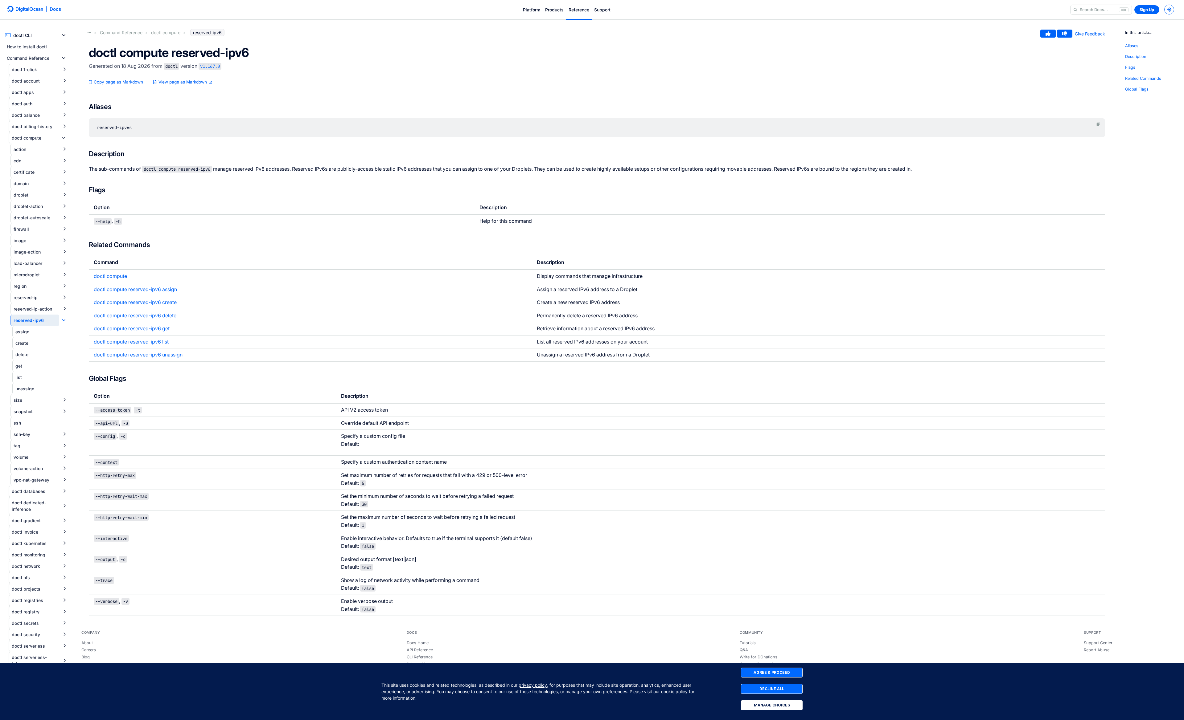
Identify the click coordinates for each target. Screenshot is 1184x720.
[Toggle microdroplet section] (64, 274)
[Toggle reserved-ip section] (64, 297)
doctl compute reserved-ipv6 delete (135, 315)
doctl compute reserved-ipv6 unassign (138, 355)
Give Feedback (1090, 33)
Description (1135, 56)
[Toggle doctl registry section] (64, 611)
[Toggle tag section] (64, 445)
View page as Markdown (182, 81)
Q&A (744, 650)
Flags (1130, 67)
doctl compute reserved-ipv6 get (132, 328)
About (87, 643)
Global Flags (1137, 89)
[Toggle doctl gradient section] (64, 520)
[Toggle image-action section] (64, 251)
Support (602, 9)
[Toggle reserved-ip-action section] (64, 308)
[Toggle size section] (64, 400)
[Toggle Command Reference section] (64, 58)
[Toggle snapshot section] (64, 411)
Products (554, 9)
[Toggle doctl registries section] (64, 600)
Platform (531, 9)
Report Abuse (1096, 650)
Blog (85, 657)
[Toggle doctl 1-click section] (64, 69)
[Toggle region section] (64, 286)
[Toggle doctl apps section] (64, 92)
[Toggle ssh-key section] (64, 434)
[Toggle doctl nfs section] (64, 577)
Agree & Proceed (772, 672)
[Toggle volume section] (64, 457)
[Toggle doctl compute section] (64, 137)
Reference (579, 9)
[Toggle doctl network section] (64, 566)
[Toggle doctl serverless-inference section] (64, 660)
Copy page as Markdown (117, 81)
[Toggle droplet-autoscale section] (64, 217)
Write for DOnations (758, 657)
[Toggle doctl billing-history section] (64, 126)
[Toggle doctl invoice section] (64, 531)
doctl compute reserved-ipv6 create (135, 302)
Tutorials (748, 643)
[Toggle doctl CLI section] (64, 35)
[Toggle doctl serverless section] (64, 645)
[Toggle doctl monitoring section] (64, 554)
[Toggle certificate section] (64, 172)
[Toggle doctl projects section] (64, 588)
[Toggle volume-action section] (64, 468)
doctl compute (110, 276)
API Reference (420, 650)
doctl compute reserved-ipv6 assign (135, 289)
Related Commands (1143, 78)
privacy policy (533, 685)
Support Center (1098, 643)
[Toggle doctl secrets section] (64, 623)
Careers (88, 650)
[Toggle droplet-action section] (64, 206)
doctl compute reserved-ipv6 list (131, 342)
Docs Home (418, 643)
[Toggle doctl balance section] (64, 115)
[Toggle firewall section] (64, 229)
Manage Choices (772, 705)
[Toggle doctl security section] (64, 634)
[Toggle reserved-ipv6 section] (64, 320)
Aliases (1131, 45)
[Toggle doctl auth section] (64, 103)
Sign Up (1147, 9)
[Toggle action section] (64, 149)
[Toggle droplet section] (64, 194)
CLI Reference (420, 657)
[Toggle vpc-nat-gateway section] (64, 479)
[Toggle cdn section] (64, 160)
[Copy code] (1098, 124)
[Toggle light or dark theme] (1169, 9)
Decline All (771, 688)
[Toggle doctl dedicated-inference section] (64, 506)
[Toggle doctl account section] (64, 80)
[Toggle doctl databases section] (64, 491)
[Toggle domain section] (64, 183)
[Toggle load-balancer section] (64, 263)
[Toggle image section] (64, 240)
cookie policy (674, 691)
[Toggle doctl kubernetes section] (64, 543)
